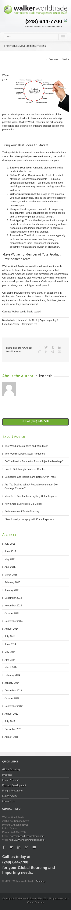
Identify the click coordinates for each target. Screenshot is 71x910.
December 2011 (13, 729)
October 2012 (12, 698)
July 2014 (10, 636)
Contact (6, 311)
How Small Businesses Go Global (23, 503)
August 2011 (11, 737)
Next (64, 59)
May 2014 (10, 652)
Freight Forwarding (12, 790)
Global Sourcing (11, 769)
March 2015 (11, 574)
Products (7, 774)
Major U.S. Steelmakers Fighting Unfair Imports (31, 496)
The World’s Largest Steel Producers (25, 453)
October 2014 (12, 613)
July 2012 (10, 721)
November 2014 (13, 605)
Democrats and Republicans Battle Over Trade (30, 476)
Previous (53, 59)
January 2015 (12, 590)
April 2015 (10, 567)
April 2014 (10, 659)
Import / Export (10, 780)
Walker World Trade (30, 122)
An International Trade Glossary (22, 511)
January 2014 (12, 682)
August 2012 (11, 713)
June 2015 (10, 551)
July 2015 (10, 543)
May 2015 (10, 559)
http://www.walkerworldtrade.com (26, 839)
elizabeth (10, 320)
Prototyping (17, 220)
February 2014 (12, 675)
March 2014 (11, 667)
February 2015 (12, 582)
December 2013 (13, 690)
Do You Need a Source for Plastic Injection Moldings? (34, 461)
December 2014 (13, 597)
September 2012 (14, 706)
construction (42, 228)
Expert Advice (10, 795)
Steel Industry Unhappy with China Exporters (29, 519)
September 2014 (14, 621)
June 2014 (10, 644)
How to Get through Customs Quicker (25, 469)
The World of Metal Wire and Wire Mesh (26, 446)
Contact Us (8, 801)
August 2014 (11, 628)
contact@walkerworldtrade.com (27, 836)
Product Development (14, 785)
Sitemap (40, 881)
